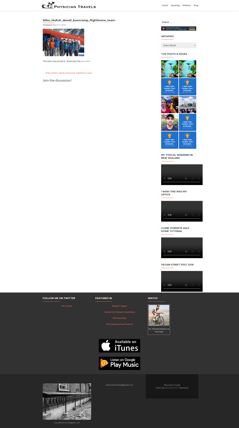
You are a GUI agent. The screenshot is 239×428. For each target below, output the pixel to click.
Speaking (175, 5)
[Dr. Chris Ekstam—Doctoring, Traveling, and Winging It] (169, 86)
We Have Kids (119, 318)
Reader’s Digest (119, 306)
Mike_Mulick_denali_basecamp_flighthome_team (67, 72)
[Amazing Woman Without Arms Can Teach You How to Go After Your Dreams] (169, 104)
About (165, 5)
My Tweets (67, 306)
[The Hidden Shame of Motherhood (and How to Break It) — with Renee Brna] (169, 69)
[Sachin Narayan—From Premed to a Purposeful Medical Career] (187, 69)
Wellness (186, 5)
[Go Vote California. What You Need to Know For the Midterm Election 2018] (187, 104)
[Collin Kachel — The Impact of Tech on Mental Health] (187, 86)
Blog (196, 5)
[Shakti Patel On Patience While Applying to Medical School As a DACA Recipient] (169, 122)
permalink (85, 61)
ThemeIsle (183, 387)
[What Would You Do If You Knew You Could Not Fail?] (169, 140)
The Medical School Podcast (119, 324)
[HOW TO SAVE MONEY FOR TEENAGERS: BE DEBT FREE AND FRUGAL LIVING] (187, 122)
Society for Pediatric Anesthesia (119, 312)
